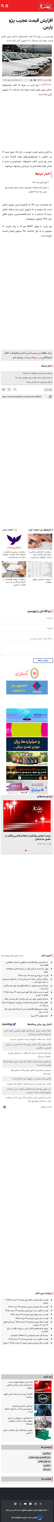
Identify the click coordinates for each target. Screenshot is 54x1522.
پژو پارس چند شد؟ (39, 182)
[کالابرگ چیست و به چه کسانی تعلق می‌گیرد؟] (43, 1398)
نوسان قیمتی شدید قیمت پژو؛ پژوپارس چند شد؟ (33, 377)
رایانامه (50, 628)
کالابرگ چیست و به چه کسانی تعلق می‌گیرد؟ (18, 1396)
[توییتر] (15, 389)
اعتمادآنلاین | (45, 84)
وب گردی (47, 1376)
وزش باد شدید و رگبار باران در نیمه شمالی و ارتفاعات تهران (27, 970)
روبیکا (34, 357)
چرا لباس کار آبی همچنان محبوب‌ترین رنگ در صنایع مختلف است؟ (18, 1409)
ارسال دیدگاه (43, 660)
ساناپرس (47, 1465)
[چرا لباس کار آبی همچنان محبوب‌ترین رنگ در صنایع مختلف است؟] (43, 1410)
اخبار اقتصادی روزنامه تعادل (39, 1457)
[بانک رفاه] (27, 787)
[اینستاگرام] (34, 1503)
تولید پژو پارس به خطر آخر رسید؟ (38, 382)
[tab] (30, 850)
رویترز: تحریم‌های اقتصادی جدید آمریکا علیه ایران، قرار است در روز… (26, 1010)
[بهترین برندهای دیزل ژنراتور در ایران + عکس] (43, 1434)
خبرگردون (46, 1453)
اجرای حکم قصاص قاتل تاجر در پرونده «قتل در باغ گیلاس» (27, 1330)
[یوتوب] (23, 1503)
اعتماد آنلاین (16, 1510)
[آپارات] (14, 1503)
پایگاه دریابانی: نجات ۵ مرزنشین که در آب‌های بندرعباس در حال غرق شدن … (25, 981)
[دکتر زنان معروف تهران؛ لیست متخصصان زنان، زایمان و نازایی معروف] (43, 1386)
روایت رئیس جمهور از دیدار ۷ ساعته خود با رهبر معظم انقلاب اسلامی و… (28, 837)
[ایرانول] (27, 759)
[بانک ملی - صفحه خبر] (27, 673)
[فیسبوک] (9, 389)
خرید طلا (47, 1469)
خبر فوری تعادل (44, 1461)
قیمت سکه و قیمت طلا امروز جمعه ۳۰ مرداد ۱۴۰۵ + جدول (26, 1301)
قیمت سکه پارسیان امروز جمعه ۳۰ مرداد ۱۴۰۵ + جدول (25, 1343)
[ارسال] (35, 80)
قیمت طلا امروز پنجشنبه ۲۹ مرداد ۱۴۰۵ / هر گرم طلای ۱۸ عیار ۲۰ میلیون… (25, 1323)
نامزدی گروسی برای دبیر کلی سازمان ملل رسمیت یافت (26, 999)
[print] (31, 80)
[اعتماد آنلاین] (45, 6)
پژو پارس (48, 389)
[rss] (39, 1503)
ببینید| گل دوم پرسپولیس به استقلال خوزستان (29, 1335)
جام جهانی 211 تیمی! (39, 1015)
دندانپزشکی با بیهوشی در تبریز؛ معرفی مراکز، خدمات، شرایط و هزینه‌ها (20, 1421)
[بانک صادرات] (27, 715)
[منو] (6, 5)
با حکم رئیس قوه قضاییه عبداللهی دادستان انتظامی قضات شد (27, 964)
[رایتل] (27, 730)
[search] (2, 5)
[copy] (50, 396)
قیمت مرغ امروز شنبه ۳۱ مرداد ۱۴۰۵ (33, 975)
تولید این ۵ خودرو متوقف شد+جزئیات (37, 373)
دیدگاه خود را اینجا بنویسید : (41, 638)
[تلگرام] (3, 389)
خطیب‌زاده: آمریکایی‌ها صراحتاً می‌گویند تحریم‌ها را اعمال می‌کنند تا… (25, 1004)
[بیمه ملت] (27, 687)
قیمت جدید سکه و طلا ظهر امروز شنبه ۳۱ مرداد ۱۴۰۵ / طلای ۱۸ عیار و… (25, 994)
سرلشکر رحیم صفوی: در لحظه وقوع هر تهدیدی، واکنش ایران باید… (25, 987)
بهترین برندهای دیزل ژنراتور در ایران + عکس (18, 1432)
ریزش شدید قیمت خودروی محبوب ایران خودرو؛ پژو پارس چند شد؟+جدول (26, 189)
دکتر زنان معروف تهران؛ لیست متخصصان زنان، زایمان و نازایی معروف (20, 1385)
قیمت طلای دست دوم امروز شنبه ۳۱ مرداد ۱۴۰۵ (28, 1339)
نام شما (50, 618)
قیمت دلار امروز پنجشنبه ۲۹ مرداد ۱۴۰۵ (31, 1318)
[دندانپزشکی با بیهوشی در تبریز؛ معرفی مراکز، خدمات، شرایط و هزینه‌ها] (43, 1422)
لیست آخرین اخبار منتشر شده (12, 955)
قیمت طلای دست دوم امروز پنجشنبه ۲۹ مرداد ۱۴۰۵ (26, 1310)
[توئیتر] (18, 1503)
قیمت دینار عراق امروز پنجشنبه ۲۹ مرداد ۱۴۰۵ (29, 1314)
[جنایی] (27, 773)
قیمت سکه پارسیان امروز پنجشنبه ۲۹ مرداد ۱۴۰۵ (28, 1306)
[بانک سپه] (27, 744)
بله (26, 357)
